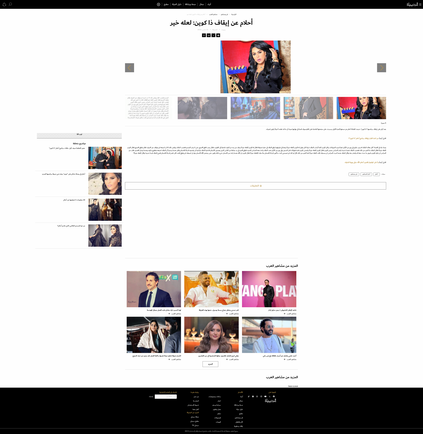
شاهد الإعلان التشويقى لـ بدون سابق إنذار (282, 310)
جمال (201, 4)
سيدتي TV (195, 425)
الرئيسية (233, 14)
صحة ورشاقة (190, 4)
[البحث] (10, 4)
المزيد (210, 364)
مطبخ (166, 4)
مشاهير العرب (213, 14)
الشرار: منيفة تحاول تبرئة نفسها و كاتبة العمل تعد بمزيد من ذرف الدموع (157, 355)
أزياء (209, 4)
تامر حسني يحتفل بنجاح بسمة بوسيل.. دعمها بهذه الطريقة (219, 310)
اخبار (219, 400)
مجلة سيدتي (195, 416)
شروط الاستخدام (193, 405)
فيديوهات (217, 417)
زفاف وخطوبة (238, 426)
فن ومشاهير (224, 14)
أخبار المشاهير (366, 174)
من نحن (196, 396)
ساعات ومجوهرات (215, 396)
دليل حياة (239, 409)
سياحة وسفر (216, 405)
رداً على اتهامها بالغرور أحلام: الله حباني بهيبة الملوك (362, 162)
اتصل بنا (196, 400)
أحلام (376, 174)
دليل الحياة (176, 4)
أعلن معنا (196, 409)
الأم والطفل (239, 422)
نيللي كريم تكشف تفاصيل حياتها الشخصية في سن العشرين (218, 355)
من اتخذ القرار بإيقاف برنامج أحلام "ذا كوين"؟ (363, 138)
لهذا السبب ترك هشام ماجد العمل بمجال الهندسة (164, 310)
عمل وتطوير (217, 409)
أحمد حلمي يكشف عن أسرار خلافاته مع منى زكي (279, 355)
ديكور (219, 413)
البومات (218, 422)
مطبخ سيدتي (194, 421)
